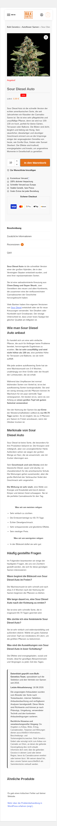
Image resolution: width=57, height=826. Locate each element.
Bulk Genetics (13, 27)
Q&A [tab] (9, 252)
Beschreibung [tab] (14, 228)
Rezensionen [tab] (15, 244)
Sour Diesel (16, 307)
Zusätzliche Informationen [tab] (19, 236)
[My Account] (41, 15)
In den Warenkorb (35, 162)
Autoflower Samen (30, 27)
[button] (47, 15)
